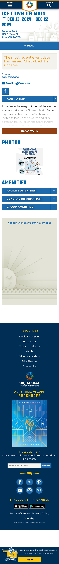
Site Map (29, 518)
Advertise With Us (29, 356)
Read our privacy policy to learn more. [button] (35, 553)
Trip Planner (29, 361)
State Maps (29, 341)
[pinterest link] (39, 482)
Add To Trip (16, 98)
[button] (10, 5)
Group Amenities (20, 206)
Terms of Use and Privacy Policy (29, 513)
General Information (24, 198)
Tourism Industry (29, 346)
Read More (29, 130)
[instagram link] (29, 490)
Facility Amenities (21, 190)
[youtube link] (19, 490)
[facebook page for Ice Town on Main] (5, 91)
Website (24, 83)
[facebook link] (19, 482)
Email (9, 83)
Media (29, 351)
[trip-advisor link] (39, 490)
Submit (46, 465)
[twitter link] (29, 482)
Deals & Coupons (29, 336)
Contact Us (29, 366)
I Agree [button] (29, 559)
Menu (9, 2)
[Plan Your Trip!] (10, 554)
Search (49, 2)
